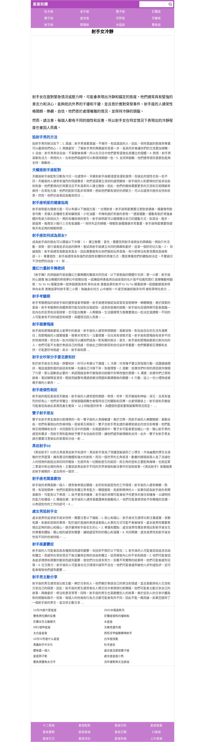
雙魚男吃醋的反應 (44, 615)
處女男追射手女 (44, 511)
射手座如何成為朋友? (49, 236)
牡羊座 (48, 11)
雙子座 (120, 11)
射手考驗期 (41, 296)
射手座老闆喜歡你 (46, 479)
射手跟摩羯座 (43, 324)
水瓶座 (120, 24)
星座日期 (121, 732)
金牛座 (84, 11)
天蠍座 (156, 18)
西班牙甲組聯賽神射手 (118, 633)
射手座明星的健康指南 (50, 203)
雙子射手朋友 (43, 413)
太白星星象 (40, 633)
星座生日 (49, 738)
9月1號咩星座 (41, 627)
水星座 (108, 621)
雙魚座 (156, 24)
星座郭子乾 (40, 656)
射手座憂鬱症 (43, 544)
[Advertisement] (102, 63)
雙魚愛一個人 (41, 650)
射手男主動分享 (44, 577)
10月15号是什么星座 (46, 638)
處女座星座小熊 (114, 656)
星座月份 (84, 738)
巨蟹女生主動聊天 (44, 621)
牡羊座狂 (109, 644)
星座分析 (121, 725)
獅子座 (48, 18)
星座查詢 (84, 732)
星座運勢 (49, 732)
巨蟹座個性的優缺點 (116, 615)
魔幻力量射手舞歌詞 (48, 268)
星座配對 (84, 725)
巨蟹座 (156, 11)
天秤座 (120, 18)
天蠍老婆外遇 (112, 627)
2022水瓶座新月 (114, 610)
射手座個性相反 (44, 390)
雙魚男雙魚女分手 (44, 661)
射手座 (48, 24)
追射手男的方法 (44, 137)
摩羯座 (84, 24)
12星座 (156, 732)
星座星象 (156, 725)
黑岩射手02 (41, 446)
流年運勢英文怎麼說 (116, 661)
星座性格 (121, 738)
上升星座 (156, 738)
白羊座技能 (111, 638)
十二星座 (49, 725)
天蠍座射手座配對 (46, 170)
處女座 (84, 18)
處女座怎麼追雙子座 (116, 650)
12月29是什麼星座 (44, 610)
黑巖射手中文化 (43, 644)
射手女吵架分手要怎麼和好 (53, 357)
